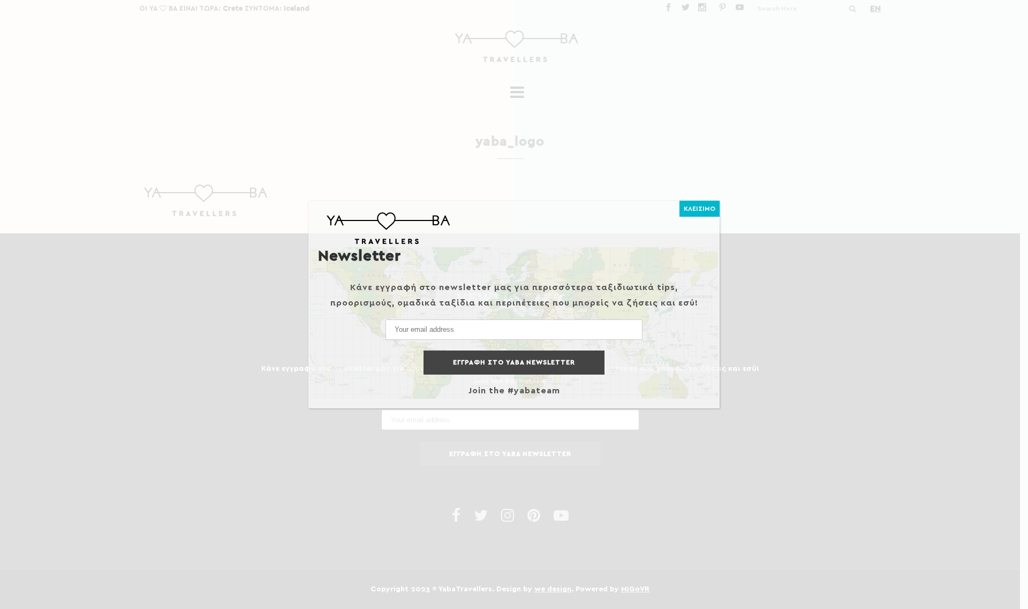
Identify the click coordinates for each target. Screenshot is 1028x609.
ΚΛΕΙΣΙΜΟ (699, 208)
